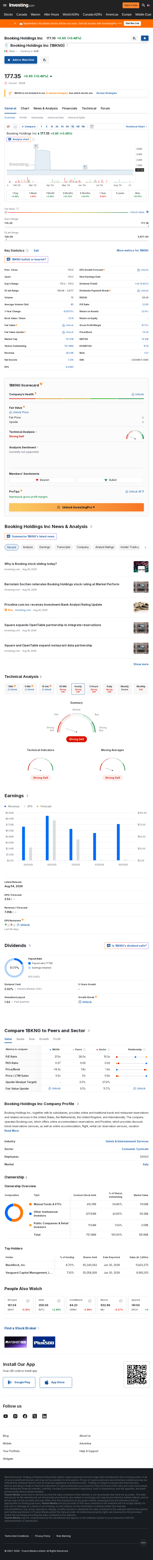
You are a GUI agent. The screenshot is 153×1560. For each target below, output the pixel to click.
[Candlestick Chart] (8, 127)
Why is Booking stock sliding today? (30, 564)
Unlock (56, 1088)
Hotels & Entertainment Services (127, 1141)
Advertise (85, 1443)
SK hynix (12, 1300)
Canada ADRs (92, 14)
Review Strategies (106, 93)
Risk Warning (64, 1536)
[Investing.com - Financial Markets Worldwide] (22, 5)
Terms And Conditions (16, 1536)
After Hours (51, 14)
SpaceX (136, 1300)
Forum (105, 108)
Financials (69, 108)
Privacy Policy (42, 1536)
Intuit (41, 1300)
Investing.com (23, 610)
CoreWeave (76, 1300)
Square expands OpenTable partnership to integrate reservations (52, 625)
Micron (104, 1300)
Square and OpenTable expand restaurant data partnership (48, 645)
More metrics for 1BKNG (133, 250)
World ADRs (71, 14)
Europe (127, 14)
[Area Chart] (15, 127)
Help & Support (88, 1451)
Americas (112, 14)
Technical (89, 108)
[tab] (12, 689)
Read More (11, 1130)
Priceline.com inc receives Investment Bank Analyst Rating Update (53, 604)
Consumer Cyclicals (135, 1149)
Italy (146, 1164)
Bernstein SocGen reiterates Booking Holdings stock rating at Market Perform (61, 584)
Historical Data (56, 117)
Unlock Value (137, 212)
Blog (6, 1435)
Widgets (8, 1458)
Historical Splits (76, 117)
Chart (25, 108)
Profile (23, 117)
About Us (85, 1435)
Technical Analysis (21, 676)
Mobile (7, 1443)
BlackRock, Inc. (16, 1265)
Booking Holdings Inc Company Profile (39, 1104)
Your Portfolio (11, 1451)
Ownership (37, 117)
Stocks (8, 14)
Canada (21, 14)
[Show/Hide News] (92, 127)
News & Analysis (46, 108)
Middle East (143, 14)
